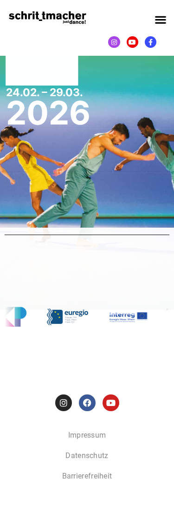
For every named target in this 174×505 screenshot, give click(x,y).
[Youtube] (132, 42)
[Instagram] (114, 42)
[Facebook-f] (150, 42)
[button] (160, 19)
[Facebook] (87, 402)
